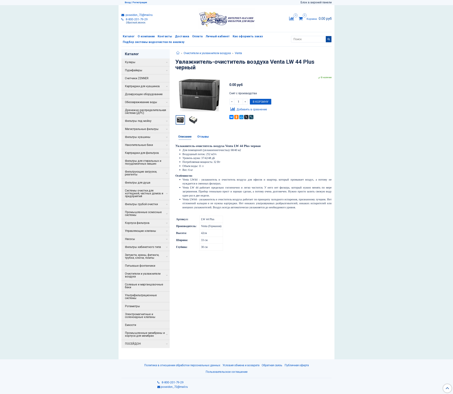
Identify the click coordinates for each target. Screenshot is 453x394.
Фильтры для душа (137, 182)
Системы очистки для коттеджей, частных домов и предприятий (144, 193)
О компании (146, 36)
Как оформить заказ (248, 36)
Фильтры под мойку (138, 121)
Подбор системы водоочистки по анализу (154, 42)
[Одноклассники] (236, 117)
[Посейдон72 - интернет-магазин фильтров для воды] (226, 18)
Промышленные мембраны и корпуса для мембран (145, 334)
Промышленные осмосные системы (143, 213)
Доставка (182, 36)
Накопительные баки (139, 145)
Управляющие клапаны (140, 231)
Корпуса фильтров (137, 223)
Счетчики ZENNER (136, 78)
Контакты (165, 36)
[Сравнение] (291, 18)
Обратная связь (272, 365)
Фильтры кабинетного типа (143, 247)
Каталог (129, 36)
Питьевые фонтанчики (140, 265)
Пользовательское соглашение (227, 371)
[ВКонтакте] (231, 117)
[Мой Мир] (241, 117)
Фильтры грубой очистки (141, 204)
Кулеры (130, 62)
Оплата (197, 36)
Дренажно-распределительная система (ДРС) (145, 111)
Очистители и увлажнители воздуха (207, 53)
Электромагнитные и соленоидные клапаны (140, 315)
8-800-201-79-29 (136, 19)
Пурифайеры (133, 70)
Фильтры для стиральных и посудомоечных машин (143, 162)
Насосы (130, 239)
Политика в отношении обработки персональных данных (182, 365)
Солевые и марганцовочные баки (144, 286)
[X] (246, 117)
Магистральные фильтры (142, 129)
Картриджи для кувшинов (142, 86)
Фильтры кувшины (137, 137)
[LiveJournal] (251, 117)
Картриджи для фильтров (142, 153)
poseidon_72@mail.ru (139, 15)
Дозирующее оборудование (144, 94)
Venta (238, 53)
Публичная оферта (297, 365)
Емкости (130, 325)
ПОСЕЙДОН (133, 343)
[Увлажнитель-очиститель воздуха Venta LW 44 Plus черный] (199, 94)
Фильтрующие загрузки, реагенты (141, 173)
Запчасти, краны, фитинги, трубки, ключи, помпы (142, 256)
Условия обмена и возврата (241, 365)
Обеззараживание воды (141, 102)
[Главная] (178, 53)
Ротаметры (132, 306)
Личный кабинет (218, 36)
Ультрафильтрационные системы (141, 297)
